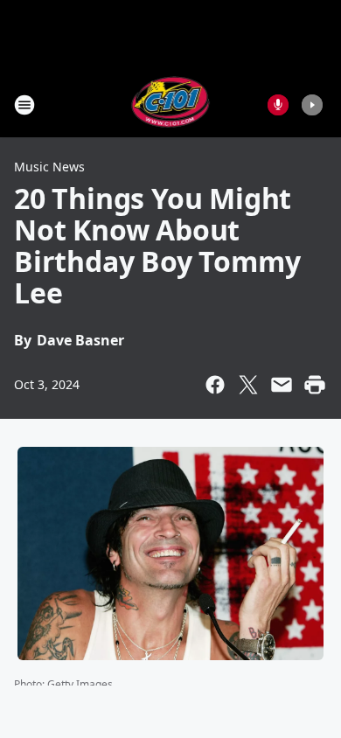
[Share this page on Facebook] (215, 384)
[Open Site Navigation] (24, 104)
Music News (49, 166)
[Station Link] (171, 104)
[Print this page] (315, 384)
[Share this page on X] (248, 384)
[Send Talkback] (278, 104)
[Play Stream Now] (312, 104)
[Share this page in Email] (281, 384)
